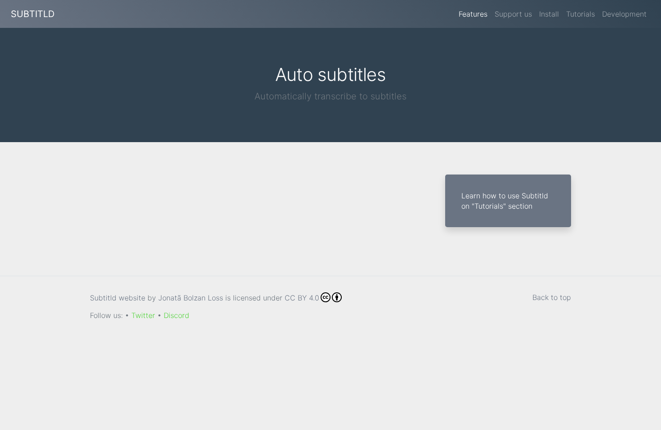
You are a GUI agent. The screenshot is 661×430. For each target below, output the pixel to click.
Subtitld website (117, 297)
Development (624, 13)
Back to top (551, 297)
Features (473, 13)
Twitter (143, 315)
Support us (513, 13)
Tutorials (580, 13)
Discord (176, 315)
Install (549, 13)
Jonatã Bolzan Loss (190, 297)
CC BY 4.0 (302, 297)
